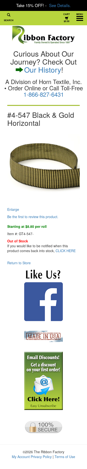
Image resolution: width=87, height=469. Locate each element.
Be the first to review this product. (32, 216)
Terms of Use (65, 456)
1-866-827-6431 (43, 94)
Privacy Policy (41, 456)
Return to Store (19, 262)
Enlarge (13, 209)
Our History (42, 69)
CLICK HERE (66, 250)
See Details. (60, 5)
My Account (21, 456)
